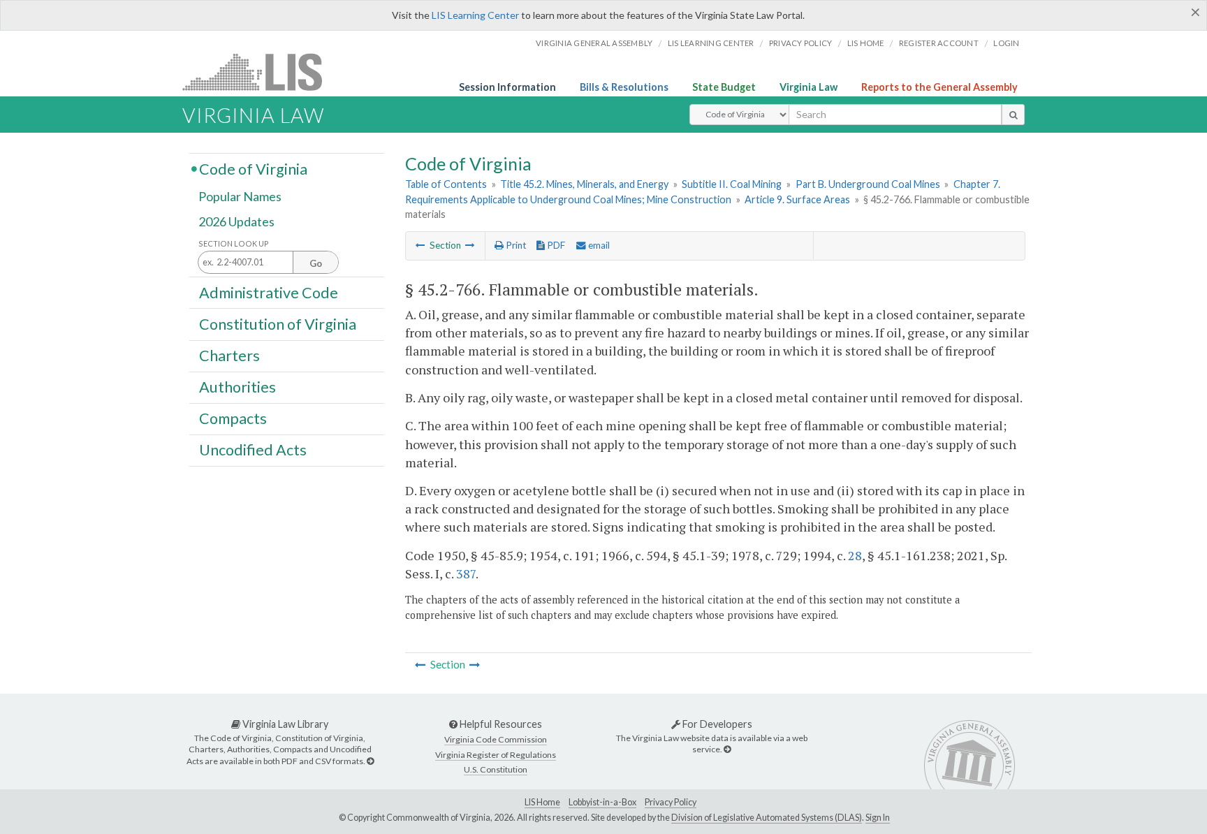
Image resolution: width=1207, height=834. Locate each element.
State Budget (724, 87)
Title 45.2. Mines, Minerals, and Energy (584, 184)
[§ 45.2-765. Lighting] (420, 245)
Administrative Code (268, 292)
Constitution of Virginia (277, 323)
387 (466, 573)
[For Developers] (727, 749)
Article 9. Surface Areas (797, 199)
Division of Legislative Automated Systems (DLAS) (766, 817)
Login (1006, 42)
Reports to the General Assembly (939, 87)
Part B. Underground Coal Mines (868, 184)
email (598, 245)
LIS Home (542, 802)
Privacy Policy (801, 42)
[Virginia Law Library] (370, 761)
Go (315, 263)
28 (855, 555)
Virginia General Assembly (594, 42)
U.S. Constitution (495, 769)
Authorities (237, 387)
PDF (555, 245)
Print (515, 245)
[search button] (1013, 114)
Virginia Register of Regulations (495, 754)
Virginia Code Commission (495, 739)
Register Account (939, 42)
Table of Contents (446, 184)
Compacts (233, 418)
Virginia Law (808, 87)
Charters (229, 355)
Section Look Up (233, 243)
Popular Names (239, 197)
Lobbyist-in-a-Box (602, 802)
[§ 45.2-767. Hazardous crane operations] (470, 245)
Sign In (877, 817)
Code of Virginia (253, 168)
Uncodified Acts (253, 450)
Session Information (507, 87)
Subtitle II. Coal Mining (732, 184)
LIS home (865, 42)
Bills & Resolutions (624, 87)
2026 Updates (236, 221)
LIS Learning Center (475, 15)
